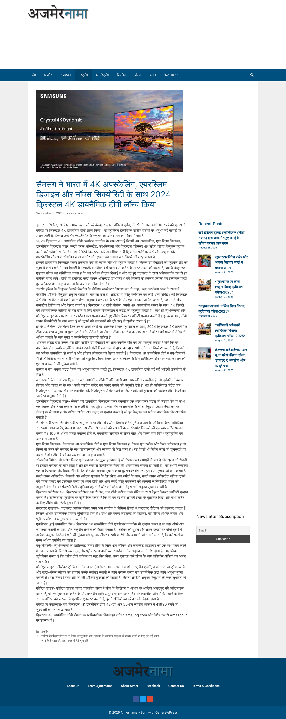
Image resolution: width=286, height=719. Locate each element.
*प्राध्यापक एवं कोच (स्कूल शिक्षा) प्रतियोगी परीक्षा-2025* (229, 286)
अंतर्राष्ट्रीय (102, 75)
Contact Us (176, 686)
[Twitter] (143, 699)
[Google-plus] (150, 699)
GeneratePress (166, 712)
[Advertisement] (214, 33)
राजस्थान (65, 75)
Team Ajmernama (100, 686)
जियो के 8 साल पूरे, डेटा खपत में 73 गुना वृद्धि (65, 640)
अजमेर (48, 75)
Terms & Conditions (206, 686)
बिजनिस (121, 75)
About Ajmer (129, 686)
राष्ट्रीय (83, 75)
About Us (73, 686)
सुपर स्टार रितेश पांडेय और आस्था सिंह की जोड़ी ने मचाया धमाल (231, 262)
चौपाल (137, 75)
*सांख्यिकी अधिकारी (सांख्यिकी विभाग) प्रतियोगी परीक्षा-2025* (230, 330)
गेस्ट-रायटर (171, 75)
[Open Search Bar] (252, 75)
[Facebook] (136, 699)
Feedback (153, 686)
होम (34, 75)
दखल (152, 75)
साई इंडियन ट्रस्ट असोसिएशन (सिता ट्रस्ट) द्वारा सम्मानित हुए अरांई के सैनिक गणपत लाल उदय (221, 237)
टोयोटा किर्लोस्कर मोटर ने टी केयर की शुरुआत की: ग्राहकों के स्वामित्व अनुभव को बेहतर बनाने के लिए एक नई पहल (100, 636)
